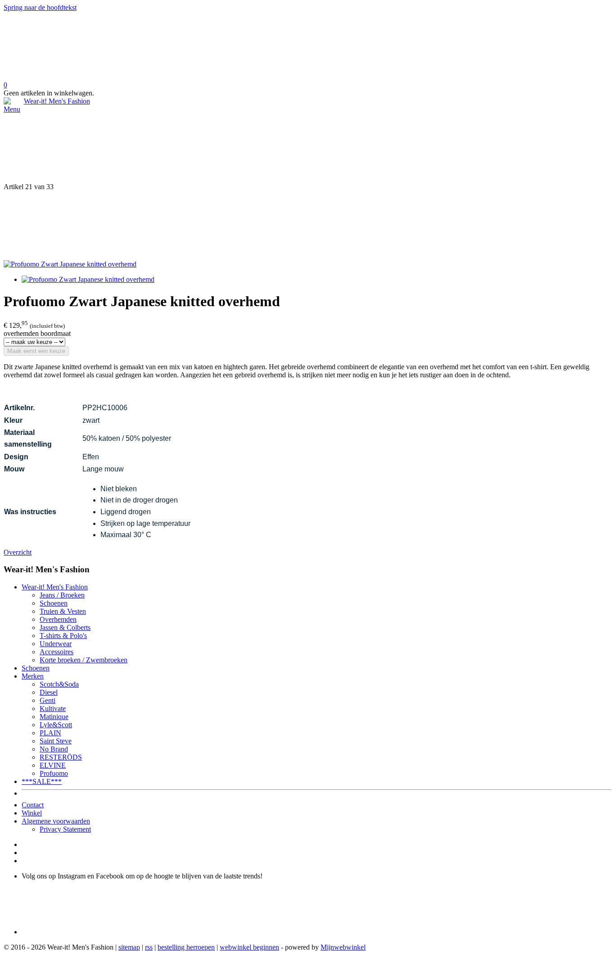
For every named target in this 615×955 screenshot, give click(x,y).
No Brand (54, 749)
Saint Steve (56, 741)
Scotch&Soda (59, 684)
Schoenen (54, 603)
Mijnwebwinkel (343, 947)
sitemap (129, 947)
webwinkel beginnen (249, 947)
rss (149, 947)
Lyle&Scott (56, 725)
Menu (12, 109)
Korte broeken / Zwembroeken (83, 660)
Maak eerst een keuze (36, 351)
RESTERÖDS (61, 757)
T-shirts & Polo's (63, 635)
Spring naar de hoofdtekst (40, 7)
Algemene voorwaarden (56, 821)
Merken (33, 676)
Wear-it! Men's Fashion (55, 587)
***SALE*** (42, 781)
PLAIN (50, 733)
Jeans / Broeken (62, 595)
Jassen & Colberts (65, 627)
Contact (33, 805)
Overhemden (58, 619)
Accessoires (56, 652)
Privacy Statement (65, 829)
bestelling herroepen (186, 947)
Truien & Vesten (63, 611)
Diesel (49, 692)
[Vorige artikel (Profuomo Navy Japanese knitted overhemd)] (307, 148)
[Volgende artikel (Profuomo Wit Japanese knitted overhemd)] (307, 225)
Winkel (32, 813)
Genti (47, 700)
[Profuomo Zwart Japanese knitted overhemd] (70, 264)
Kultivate (53, 708)
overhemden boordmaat (37, 333)
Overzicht (18, 552)
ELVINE (53, 765)
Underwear (56, 643)
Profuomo (54, 773)
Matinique (54, 716)
